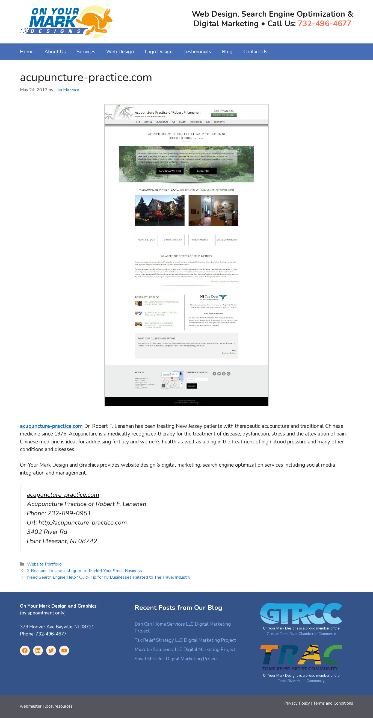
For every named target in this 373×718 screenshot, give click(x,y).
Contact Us (255, 51)
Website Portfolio (44, 564)
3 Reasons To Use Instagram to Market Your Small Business (84, 571)
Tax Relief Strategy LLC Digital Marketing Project (185, 640)
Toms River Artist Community (301, 680)
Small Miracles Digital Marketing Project (176, 659)
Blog (227, 51)
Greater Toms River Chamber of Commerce (301, 633)
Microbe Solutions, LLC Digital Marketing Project (185, 649)
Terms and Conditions (333, 703)
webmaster (31, 706)
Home (27, 51)
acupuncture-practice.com (63, 494)
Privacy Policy (297, 703)
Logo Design (159, 51)
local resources (59, 706)
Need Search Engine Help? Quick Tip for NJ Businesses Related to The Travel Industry (108, 577)
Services (86, 51)
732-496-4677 (324, 23)
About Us (55, 51)
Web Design (120, 51)
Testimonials (197, 51)
